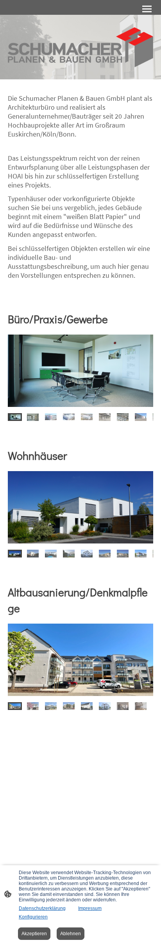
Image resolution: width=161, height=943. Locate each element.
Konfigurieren (33, 917)
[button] (15, 417)
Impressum (90, 908)
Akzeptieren (34, 933)
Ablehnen (70, 933)
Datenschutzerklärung (42, 908)
